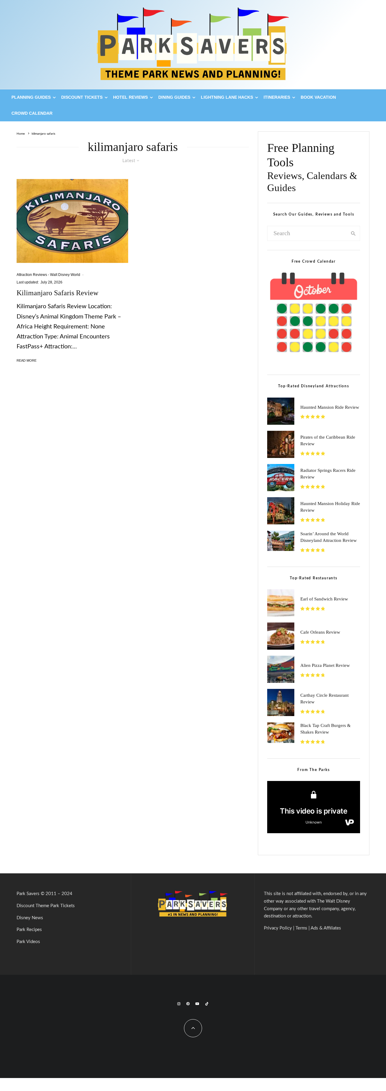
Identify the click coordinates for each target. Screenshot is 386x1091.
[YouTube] (197, 1004)
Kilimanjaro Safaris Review (57, 293)
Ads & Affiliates (326, 928)
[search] (353, 233)
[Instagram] (178, 1004)
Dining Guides (174, 97)
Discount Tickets (82, 97)
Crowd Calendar (31, 113)
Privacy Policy (278, 928)
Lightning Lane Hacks (227, 97)
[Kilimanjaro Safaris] (72, 221)
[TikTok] (207, 1004)
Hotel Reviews (130, 97)
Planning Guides (31, 97)
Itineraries (277, 97)
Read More (26, 360)
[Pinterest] (187, 1004)
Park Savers (28, 893)
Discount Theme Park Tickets (46, 906)
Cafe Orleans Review (320, 632)
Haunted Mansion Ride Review (329, 407)
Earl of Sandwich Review (324, 599)
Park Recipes (29, 929)
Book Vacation (318, 97)
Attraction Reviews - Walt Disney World (48, 275)
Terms (301, 928)
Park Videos (28, 941)
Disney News (30, 918)
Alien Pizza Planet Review (325, 665)
